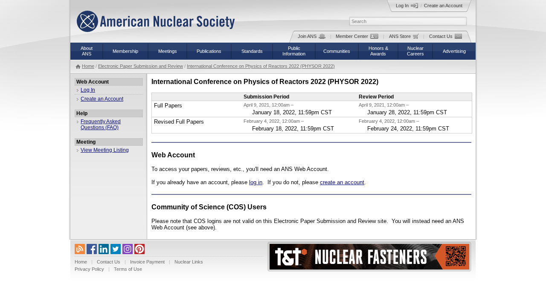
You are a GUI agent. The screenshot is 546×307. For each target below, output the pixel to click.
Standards (252, 51)
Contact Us (441, 36)
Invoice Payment (147, 261)
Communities (336, 51)
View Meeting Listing (105, 150)
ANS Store (400, 36)
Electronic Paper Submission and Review (140, 66)
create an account (342, 182)
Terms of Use (128, 269)
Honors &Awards (378, 51)
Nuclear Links (188, 261)
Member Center (352, 36)
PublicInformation (293, 51)
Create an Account (443, 5)
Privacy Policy (89, 269)
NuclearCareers (415, 51)
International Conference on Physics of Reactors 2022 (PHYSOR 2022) (261, 66)
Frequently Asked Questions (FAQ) (101, 124)
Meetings (167, 51)
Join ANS (307, 36)
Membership (125, 51)
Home (88, 66)
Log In (402, 5)
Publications (209, 51)
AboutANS (87, 51)
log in (255, 182)
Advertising (454, 51)
